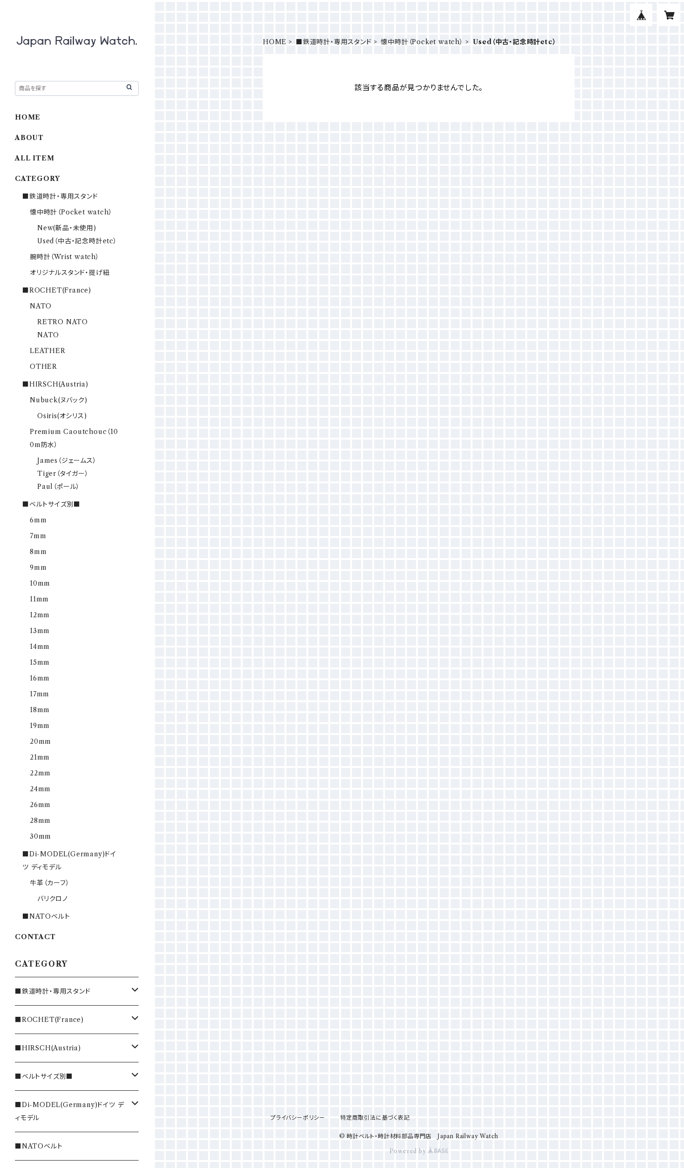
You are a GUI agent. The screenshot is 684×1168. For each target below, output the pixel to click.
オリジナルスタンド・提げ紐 (69, 272)
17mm (39, 694)
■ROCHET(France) (56, 290)
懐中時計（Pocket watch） (422, 42)
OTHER (43, 366)
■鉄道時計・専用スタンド (334, 42)
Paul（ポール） (58, 486)
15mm (40, 662)
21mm (40, 757)
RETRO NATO (62, 322)
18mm (40, 710)
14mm (40, 646)
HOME (275, 42)
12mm (40, 615)
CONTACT (35, 937)
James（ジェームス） (67, 460)
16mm (40, 678)
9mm (38, 567)
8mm (38, 551)
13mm (40, 631)
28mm (40, 820)
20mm (40, 741)
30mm (40, 836)
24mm (40, 789)
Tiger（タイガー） (63, 473)
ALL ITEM (34, 158)
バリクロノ (52, 898)
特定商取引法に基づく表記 (375, 1117)
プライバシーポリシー (297, 1117)
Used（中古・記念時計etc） (77, 241)
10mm (40, 583)
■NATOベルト (46, 916)
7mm (38, 536)
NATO (41, 306)
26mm (40, 805)
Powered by (408, 1151)
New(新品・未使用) (66, 228)
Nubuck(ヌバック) (58, 400)
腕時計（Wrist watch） (65, 257)
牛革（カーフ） (50, 883)
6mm (38, 520)
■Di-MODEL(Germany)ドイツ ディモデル (69, 1111)
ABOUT (29, 137)
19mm (40, 725)
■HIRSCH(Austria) (55, 384)
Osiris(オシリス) (62, 416)
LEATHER (48, 351)
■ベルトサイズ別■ (51, 504)
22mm (40, 773)
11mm (39, 599)
